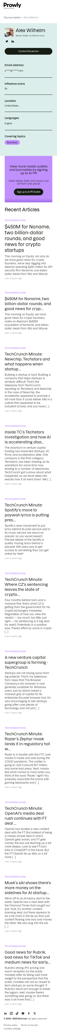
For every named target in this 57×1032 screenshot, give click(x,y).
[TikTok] (17, 1013)
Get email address (35, 71)
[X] (34, 1013)
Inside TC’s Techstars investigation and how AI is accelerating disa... (28, 437)
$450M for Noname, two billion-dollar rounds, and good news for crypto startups (27, 238)
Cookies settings (12, 1029)
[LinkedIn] (5, 1013)
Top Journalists (12, 17)
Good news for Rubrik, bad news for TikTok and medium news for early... (27, 957)
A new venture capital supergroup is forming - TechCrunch (26, 662)
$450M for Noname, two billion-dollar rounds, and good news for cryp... (28, 304)
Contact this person (28, 51)
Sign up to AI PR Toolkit (28, 192)
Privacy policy (11, 1025)
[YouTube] (23, 1013)
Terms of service (29, 1025)
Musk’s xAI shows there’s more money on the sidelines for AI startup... (28, 888)
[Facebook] (29, 1013)
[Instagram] (11, 1013)
